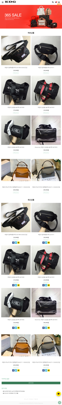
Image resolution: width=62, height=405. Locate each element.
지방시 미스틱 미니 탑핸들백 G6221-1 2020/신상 (16, 187)
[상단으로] (59, 402)
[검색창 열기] (52, 2)
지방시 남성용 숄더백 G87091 (46, 107)
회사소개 (26, 399)
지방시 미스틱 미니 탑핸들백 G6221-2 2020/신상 (46, 187)
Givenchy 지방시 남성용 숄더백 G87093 (46, 147)
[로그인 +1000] (59, 2)
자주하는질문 (5, 379)
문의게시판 (31, 383)
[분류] (3, 2)
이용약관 (36, 399)
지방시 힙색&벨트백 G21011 (46, 67)
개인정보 (31, 399)
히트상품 (31, 33)
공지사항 (4, 388)
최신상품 (31, 200)
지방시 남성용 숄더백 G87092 (16, 147)
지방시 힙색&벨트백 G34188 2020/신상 (16, 67)
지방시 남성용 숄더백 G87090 (16, 107)
